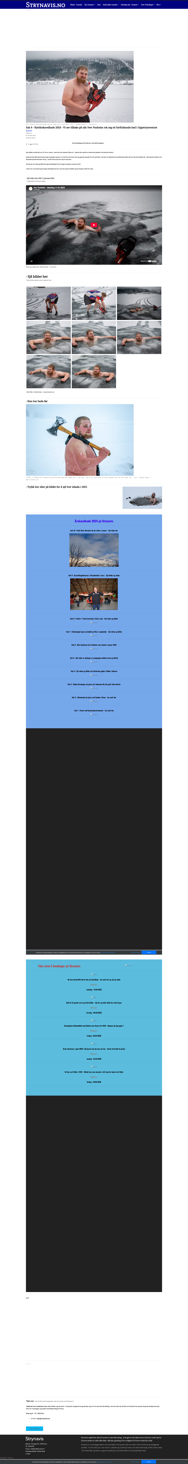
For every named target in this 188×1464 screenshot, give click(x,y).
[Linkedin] (31, 144)
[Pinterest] (35, 144)
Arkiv (99, 4)
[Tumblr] (37, 144)
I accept (149, 1462)
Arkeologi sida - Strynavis (129, 4)
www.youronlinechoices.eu (104, 1462)
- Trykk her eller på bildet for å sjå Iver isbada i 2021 (56, 487)
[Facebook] (27, 144)
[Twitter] (29, 144)
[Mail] (33, 144)
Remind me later (135, 1462)
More (158, 4)
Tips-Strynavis (89, 4)
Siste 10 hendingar (147, 4)
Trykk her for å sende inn (34, 1406)
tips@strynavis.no (43, 1418)
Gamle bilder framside (110, 4)
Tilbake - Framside (76, 4)
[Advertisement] (84, 28)
